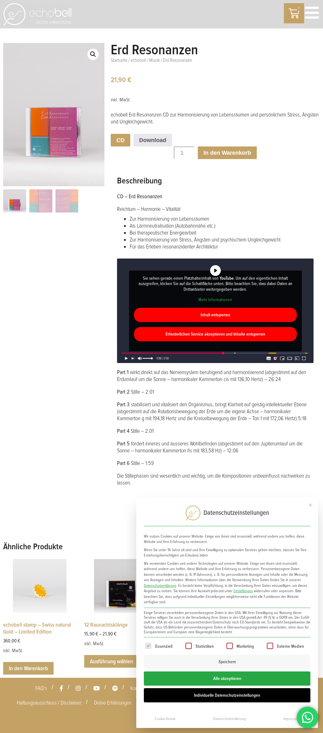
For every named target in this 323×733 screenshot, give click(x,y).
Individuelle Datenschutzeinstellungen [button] (227, 695)
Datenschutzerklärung (160, 585)
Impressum (291, 719)
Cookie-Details (165, 719)
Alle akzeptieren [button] (227, 678)
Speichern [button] (227, 661)
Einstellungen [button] (243, 591)
